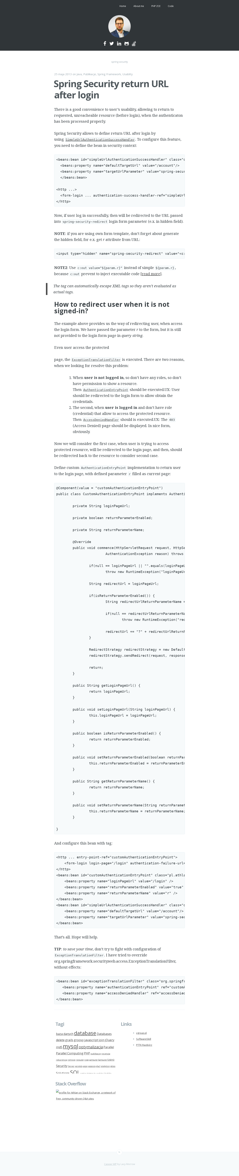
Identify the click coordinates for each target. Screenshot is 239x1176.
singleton (105, 1066)
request (80, 1060)
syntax (83, 1073)
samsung (93, 1060)
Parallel (108, 1047)
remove (71, 1060)
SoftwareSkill (143, 1039)
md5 (59, 1047)
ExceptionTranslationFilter (96, 360)
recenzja (105, 1053)
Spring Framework (109, 74)
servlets (78, 1066)
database (85, 1032)
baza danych (64, 1034)
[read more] (151, 273)
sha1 (98, 1066)
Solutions (62, 1073)
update (99, 1073)
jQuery (109, 1040)
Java (79, 74)
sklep (112, 1066)
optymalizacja (91, 1046)
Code (171, 6)
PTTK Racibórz (144, 1045)
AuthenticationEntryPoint (105, 390)
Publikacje (89, 74)
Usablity (127, 74)
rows (86, 1060)
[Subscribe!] (119, 1152)
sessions (92, 1066)
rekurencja (61, 1060)
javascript (91, 1040)
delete (60, 1040)
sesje (85, 1066)
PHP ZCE (155, 6)
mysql (70, 1046)
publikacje (96, 1053)
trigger (90, 1073)
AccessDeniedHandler (101, 420)
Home (123, 6)
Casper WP (110, 1164)
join (101, 1040)
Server (71, 1066)
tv (95, 1073)
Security (61, 1066)
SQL (75, 1072)
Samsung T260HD (106, 1060)
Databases (104, 1034)
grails (69, 1040)
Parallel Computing (69, 1053)
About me (139, 6)
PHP (87, 1053)
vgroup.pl (141, 1033)
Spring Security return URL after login (111, 89)
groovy (79, 1040)
